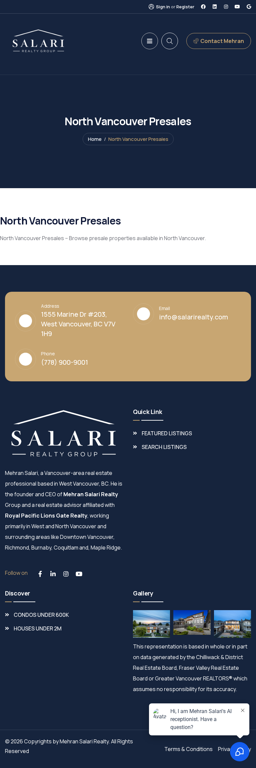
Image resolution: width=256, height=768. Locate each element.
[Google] (248, 6)
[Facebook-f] (40, 573)
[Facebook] (203, 6)
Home (95, 139)
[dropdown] (149, 41)
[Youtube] (237, 6)
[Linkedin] (214, 6)
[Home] (38, 41)
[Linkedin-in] (53, 573)
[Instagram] (226, 6)
